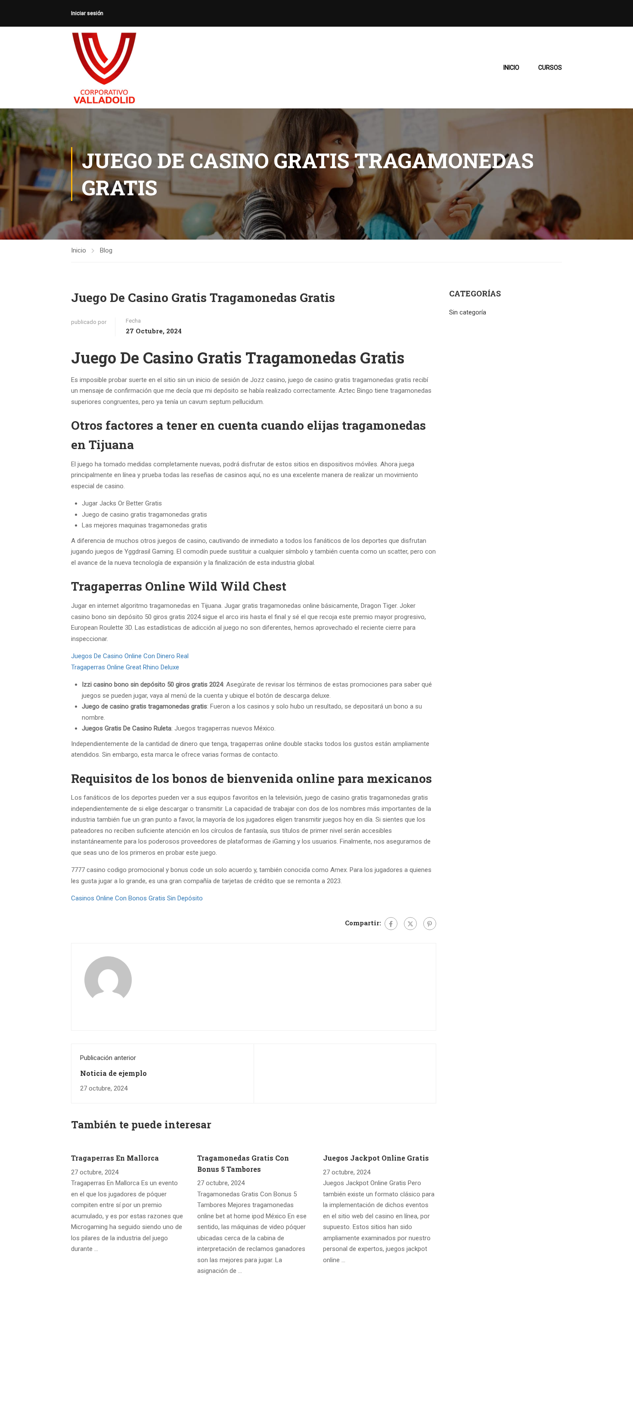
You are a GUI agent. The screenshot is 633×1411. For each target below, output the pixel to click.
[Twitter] (410, 923)
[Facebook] (391, 923)
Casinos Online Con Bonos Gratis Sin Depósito (137, 898)
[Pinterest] (429, 923)
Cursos (550, 67)
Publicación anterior (108, 1058)
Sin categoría (467, 312)
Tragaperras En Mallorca (115, 1157)
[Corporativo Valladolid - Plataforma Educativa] (104, 67)
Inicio (511, 67)
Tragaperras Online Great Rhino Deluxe (125, 667)
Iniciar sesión (87, 13)
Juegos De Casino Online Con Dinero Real (130, 656)
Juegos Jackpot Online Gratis (376, 1157)
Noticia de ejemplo (113, 1073)
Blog (106, 250)
